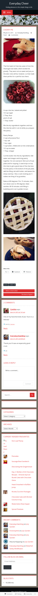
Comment (28, 384)
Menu (9, 12)
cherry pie (12, 285)
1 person (12, 324)
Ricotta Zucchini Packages (21, 492)
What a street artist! (10, 291)
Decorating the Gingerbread (22, 467)
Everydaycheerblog (23, 33)
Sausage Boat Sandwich (20, 461)
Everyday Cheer (19, 3)
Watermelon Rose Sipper (21, 504)
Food (5, 35)
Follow (7, 567)
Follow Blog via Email (14, 556)
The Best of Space (17, 294)
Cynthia (13, 309)
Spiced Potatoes (17, 509)
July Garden (26, 531)
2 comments (14, 35)
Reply (6, 328)
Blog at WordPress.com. (19, 591)
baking (6, 285)
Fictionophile (14, 531)
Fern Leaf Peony (17, 441)
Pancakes (15, 456)
